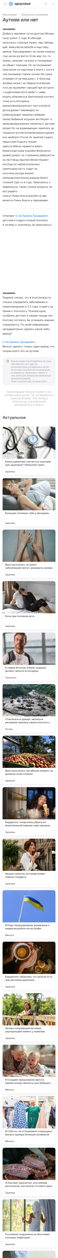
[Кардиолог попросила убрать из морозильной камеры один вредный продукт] (29, 811)
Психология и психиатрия (34, 14)
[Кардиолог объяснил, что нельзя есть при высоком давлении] (29, 966)
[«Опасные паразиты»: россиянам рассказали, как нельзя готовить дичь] (29, 1172)
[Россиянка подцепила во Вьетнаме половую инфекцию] (29, 1223)
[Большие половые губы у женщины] (29, 502)
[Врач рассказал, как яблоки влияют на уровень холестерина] (29, 760)
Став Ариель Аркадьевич (31, 215)
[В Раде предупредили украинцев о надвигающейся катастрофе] (29, 914)
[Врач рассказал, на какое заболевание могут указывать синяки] (29, 554)
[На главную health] (22, 4)
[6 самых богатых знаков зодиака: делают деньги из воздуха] (29, 657)
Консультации (10, 14)
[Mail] (11, 4)
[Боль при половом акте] (29, 605)
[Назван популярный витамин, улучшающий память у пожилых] (29, 1017)
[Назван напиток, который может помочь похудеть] (29, 863)
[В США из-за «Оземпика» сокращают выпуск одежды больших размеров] (29, 1120)
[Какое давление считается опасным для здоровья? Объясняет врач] (29, 451)
